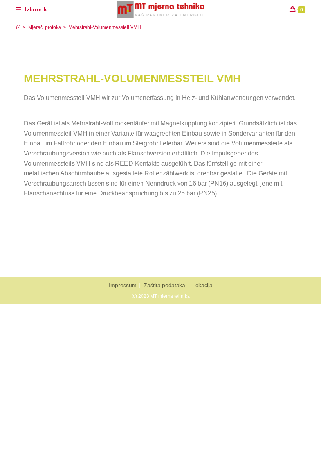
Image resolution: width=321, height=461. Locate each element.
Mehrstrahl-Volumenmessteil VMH (105, 27)
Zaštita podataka (164, 285)
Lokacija (202, 285)
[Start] (18, 27)
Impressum (123, 285)
